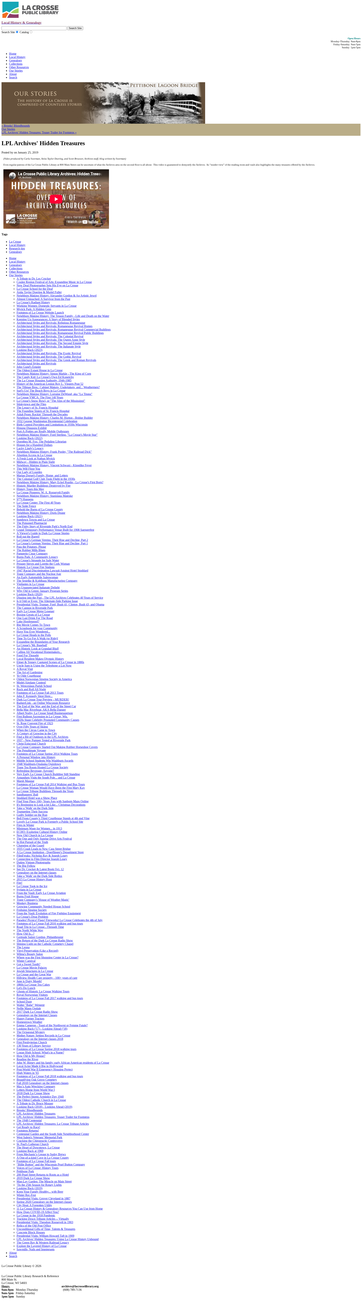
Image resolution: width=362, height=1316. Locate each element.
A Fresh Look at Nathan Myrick (36, 458)
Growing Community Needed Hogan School (43, 906)
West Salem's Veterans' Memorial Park (39, 1137)
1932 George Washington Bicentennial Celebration (47, 421)
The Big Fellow (26, 865)
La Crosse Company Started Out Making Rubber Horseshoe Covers (57, 747)
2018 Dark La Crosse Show (33, 1093)
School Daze (24, 1001)
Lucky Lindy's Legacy (30, 448)
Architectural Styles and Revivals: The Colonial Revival (50, 336)
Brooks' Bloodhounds (30, 1110)
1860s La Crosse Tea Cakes (33, 984)
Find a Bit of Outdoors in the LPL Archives (42, 736)
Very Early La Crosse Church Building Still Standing (48, 774)
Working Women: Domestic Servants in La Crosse (47, 305)
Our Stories (16, 70)
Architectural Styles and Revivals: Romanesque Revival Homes (54, 326)
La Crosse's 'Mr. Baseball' (32, 645)
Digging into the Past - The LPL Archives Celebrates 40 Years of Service (60, 597)
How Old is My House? (31, 1055)
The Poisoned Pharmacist (32, 523)
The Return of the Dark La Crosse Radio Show (45, 940)
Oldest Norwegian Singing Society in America (44, 679)
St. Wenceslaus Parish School (34, 686)
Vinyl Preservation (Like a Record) (37, 950)
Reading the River (27, 1059)
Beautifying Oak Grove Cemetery (37, 1079)
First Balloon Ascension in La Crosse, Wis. (42, 716)
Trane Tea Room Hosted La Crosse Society (42, 767)
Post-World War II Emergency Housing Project (45, 1069)
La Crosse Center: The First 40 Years (39, 502)
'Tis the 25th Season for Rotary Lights (39, 1184)
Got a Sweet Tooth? (28, 964)
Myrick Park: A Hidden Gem (34, 309)
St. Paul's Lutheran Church (33, 1144)
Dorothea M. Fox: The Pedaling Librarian (41, 441)
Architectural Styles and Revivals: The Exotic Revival (49, 353)
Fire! (19, 882)
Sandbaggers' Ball (27, 794)
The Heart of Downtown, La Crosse (38, 1147)
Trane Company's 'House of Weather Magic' (43, 899)
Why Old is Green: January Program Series (42, 590)
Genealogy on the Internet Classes (37, 1015)
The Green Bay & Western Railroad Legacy (43, 1242)
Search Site (8, 32)
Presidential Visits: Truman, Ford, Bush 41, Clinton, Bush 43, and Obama (60, 604)
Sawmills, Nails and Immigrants (35, 1249)
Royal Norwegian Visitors (32, 994)
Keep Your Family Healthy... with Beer (40, 1191)
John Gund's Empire (29, 366)
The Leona (23, 947)
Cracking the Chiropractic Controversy (40, 1140)
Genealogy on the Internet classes (36, 872)
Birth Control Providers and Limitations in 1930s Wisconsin (52, 424)
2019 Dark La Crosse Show (33, 1178)
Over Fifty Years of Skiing (32, 726)
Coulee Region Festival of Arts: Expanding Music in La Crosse (54, 282)
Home (12, 53)
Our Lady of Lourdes (29, 472)
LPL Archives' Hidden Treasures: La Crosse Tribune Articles (53, 1123)
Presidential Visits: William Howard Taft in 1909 (45, 1235)
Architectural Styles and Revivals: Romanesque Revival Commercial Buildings (64, 329)
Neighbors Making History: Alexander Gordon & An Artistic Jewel (57, 295)
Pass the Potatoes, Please (31, 546)
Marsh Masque (25, 781)
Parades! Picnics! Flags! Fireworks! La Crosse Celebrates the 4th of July (60, 920)
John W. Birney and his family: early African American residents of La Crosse (63, 1062)
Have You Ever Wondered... (33, 631)
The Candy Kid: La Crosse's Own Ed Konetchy (45, 377)
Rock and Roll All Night (31, 689)
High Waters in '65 (28, 1072)
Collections (15, 63)
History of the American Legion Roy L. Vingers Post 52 (50, 383)
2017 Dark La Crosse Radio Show (37, 1011)
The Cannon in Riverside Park (35, 607)
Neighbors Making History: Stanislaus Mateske (45, 495)
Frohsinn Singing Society (32, 910)
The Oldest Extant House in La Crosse (40, 370)
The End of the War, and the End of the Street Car (46, 706)
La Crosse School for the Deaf (35, 288)
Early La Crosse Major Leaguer (35, 611)
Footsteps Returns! (28, 1130)
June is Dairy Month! (29, 981)
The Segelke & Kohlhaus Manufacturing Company (47, 580)
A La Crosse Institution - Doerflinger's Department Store (50, 852)
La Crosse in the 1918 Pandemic (36, 1215)
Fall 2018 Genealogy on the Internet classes (42, 1083)
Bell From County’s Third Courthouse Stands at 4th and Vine (53, 818)
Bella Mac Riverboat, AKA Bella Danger (41, 709)
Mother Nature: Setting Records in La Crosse (43, 1035)
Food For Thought (28, 655)
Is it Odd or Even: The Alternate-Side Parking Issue (47, 601)
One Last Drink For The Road (35, 618)
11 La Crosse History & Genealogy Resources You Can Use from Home (60, 1208)
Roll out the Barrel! (28, 536)
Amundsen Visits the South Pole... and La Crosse (46, 777)
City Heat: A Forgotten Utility (34, 1205)
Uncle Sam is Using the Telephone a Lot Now (44, 665)
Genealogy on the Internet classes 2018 (40, 1039)
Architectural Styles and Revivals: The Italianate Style (49, 346)
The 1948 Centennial (29, 1120)
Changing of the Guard (30, 845)
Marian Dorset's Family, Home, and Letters (42, 475)
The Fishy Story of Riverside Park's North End (44, 526)
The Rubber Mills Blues (31, 550)
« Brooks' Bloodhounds (16, 125)
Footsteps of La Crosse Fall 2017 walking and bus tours (50, 998)
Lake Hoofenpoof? (28, 621)
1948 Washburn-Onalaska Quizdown (39, 764)
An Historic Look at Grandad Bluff (38, 648)
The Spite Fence (26, 506)
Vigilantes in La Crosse (30, 584)
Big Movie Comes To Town (33, 624)
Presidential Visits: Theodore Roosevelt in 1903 (45, 1222)
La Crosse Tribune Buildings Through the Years (45, 791)
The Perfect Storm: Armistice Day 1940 (40, 1096)
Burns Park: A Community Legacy (37, 557)
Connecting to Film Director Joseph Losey (42, 859)
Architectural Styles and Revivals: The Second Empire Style (52, 343)
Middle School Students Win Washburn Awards (45, 760)
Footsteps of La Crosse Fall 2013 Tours (40, 692)
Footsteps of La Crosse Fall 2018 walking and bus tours (50, 1076)
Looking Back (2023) (29, 349)
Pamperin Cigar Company (32, 553)
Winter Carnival (26, 960)
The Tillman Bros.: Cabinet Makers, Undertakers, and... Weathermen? (58, 387)
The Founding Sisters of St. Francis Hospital (43, 411)
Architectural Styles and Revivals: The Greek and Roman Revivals (56, 360)
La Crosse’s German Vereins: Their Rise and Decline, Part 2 (52, 540)
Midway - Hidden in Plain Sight (36, 461)
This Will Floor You (28, 468)
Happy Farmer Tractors (30, 1018)
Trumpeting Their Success (32, 811)
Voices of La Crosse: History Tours (37, 1167)
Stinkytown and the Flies (31, 404)
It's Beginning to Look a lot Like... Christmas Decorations (51, 804)
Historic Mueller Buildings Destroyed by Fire (44, 485)
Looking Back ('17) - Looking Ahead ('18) (42, 1028)
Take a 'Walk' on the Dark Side (35, 808)
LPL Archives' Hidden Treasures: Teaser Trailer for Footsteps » (39, 132)
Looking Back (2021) (29, 516)
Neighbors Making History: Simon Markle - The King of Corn (54, 373)
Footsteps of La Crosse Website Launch (40, 312)
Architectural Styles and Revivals (36, 363)
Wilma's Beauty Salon (30, 954)
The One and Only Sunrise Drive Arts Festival (44, 838)
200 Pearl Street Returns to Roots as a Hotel (43, 1174)
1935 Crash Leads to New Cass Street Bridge (44, 848)
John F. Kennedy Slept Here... (35, 696)
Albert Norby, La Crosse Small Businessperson (45, 713)
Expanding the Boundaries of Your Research (43, 641)
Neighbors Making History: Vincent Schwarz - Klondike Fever (54, 465)
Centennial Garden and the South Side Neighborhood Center (53, 1134)
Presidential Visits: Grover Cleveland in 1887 (43, 1198)
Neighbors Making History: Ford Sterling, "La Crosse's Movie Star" (57, 434)
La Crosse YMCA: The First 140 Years (40, 397)
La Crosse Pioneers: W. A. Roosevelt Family (43, 492)
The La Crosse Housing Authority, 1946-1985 (44, 380)
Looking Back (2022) (29, 438)
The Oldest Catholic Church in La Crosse (41, 1100)
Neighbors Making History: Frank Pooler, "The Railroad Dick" (54, 451)
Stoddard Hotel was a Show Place (37, 798)
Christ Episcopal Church (31, 743)
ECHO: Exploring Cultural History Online (42, 831)
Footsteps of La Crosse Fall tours (36, 1161)
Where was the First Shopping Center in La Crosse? (47, 957)
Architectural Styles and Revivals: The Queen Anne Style (51, 339)
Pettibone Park (25, 1171)
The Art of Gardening (29, 672)
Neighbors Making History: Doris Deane (41, 512)
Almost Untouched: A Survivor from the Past (43, 299)
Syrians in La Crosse (29, 889)
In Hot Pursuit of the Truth (32, 842)
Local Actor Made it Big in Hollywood (40, 1066)
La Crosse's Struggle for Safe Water (38, 560)
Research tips (17, 248)
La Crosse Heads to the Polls (34, 635)
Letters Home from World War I (36, 1089)
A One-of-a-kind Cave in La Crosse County (43, 1157)
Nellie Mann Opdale (29, 1008)
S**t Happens (25, 499)
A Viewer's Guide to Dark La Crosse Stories (43, 533)
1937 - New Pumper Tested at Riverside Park (44, 740)
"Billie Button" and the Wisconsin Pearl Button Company (51, 1164)
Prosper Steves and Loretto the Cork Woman (43, 563)
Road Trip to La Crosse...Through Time (40, 926)
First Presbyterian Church (32, 1042)
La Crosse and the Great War (34, 974)
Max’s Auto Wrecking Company (36, 1086)
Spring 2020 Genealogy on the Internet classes (44, 1201)
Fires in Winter (25, 825)
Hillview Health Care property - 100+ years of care (47, 977)
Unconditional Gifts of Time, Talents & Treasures (46, 1229)
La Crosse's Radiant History (33, 302)
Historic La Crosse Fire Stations (35, 567)
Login (50, 1266)
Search (13, 77)
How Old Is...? (25, 933)
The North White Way (30, 930)
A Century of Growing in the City (37, 733)
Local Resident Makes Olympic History (40, 658)
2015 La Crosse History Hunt (34, 879)
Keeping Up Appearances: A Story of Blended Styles (48, 319)
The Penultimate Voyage (31, 750)
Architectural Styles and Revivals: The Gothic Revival (49, 356)
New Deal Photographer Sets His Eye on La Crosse (47, 285)
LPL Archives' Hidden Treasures (36, 1113)
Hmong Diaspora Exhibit (32, 428)
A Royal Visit (25, 669)
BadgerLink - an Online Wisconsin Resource (43, 702)
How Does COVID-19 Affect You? (38, 1212)
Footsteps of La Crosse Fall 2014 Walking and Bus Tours (51, 784)
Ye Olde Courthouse (29, 675)
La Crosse (15, 241)
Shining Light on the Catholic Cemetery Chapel (45, 943)
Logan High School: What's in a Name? (40, 1052)
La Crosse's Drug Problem (32, 916)
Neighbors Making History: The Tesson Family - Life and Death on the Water (63, 316)
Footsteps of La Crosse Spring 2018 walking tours (46, 1049)
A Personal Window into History (36, 757)
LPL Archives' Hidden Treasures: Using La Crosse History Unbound (58, 1239)
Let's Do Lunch (26, 988)
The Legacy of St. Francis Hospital (37, 407)
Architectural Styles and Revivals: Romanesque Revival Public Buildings (60, 333)
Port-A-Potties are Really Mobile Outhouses (43, 431)
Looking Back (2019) (29, 1188)
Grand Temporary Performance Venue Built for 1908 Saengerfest (55, 529)
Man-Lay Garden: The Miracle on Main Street (44, 1181)
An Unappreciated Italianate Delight (38, 587)
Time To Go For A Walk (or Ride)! (37, 638)
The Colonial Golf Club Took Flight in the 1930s (46, 478)
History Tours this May (30, 489)
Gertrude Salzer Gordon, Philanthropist (40, 937)
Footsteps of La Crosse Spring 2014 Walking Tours (47, 753)
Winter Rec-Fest (26, 1195)
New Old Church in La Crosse (35, 835)
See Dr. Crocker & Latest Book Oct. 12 (40, 869)
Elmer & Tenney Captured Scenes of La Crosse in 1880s (50, 662)
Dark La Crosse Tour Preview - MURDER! (43, 699)
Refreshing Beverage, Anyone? (35, 770)
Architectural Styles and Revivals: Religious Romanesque (51, 322)
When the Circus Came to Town (36, 730)
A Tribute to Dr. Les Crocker (34, 278)
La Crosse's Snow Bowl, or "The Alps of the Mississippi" (51, 400)
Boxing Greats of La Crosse (33, 614)
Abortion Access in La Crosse (34, 455)
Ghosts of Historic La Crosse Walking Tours (43, 991)
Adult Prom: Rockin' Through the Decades (42, 414)
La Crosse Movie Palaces (32, 967)
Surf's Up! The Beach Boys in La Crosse (41, 390)
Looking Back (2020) (29, 594)
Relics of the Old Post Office (34, 1225)
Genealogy (15, 60)
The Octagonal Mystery (31, 1032)
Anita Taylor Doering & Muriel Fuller (39, 292)
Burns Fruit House (28, 896)
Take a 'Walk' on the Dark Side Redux (39, 876)
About (13, 74)
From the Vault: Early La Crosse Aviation (41, 893)
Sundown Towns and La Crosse (36, 519)
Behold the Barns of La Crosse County (40, 509)
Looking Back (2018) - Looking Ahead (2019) (44, 1106)
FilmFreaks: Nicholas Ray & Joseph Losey (42, 855)
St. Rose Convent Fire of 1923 (35, 723)
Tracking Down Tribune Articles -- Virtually (43, 1218)
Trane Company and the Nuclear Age (39, 574)
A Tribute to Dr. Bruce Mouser (35, 1103)
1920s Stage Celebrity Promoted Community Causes (48, 719)
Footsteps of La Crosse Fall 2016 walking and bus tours (50, 923)
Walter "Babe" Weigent (30, 1005)
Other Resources (19, 67)
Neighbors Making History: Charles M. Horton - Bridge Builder (55, 417)
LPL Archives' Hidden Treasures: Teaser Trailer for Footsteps (53, 1117)
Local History (17, 57)
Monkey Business (27, 903)
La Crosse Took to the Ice (32, 886)
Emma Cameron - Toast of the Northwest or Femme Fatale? (52, 1025)
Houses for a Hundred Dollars (34, 445)
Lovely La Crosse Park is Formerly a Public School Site (50, 821)
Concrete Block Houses (31, 1232)
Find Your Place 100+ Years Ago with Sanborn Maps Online (53, 801)
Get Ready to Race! (28, 1127)
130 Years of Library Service (34, 1045)
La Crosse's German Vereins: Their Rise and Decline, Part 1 (52, 543)
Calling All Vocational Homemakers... (39, 652)
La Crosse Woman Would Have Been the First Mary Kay (51, 787)
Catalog (24, 32)
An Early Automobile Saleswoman (37, 577)
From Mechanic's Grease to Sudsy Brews (41, 1154)
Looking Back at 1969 (30, 1151)
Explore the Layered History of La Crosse (42, 1246)
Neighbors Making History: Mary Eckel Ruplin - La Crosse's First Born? (60, 482)
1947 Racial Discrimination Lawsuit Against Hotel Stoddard (52, 570)
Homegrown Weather (29, 1022)
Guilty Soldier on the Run (32, 814)
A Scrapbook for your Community (37, 628)
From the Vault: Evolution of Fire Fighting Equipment (49, 913)
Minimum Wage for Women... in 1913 (39, 828)
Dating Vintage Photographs (33, 862)
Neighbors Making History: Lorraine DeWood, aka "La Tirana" (54, 394)
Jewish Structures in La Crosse (35, 971)
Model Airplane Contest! (31, 682)
